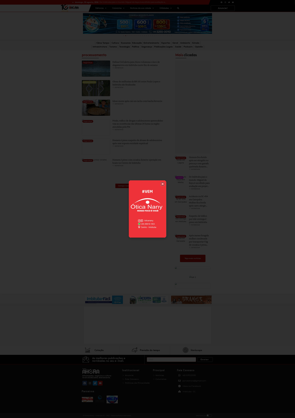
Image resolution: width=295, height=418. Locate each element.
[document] (147, 209)
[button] (162, 184)
